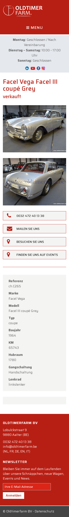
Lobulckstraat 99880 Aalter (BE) (16, 432)
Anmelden (13, 495)
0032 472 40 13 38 (17, 441)
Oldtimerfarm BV (19, 511)
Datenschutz (44, 511)
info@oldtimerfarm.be (20, 446)
